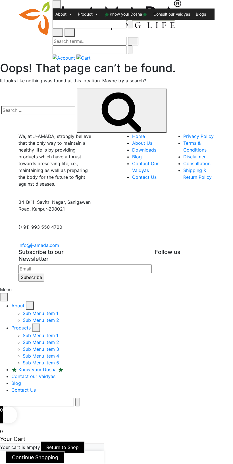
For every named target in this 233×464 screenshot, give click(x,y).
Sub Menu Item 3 (41, 349)
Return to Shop (62, 447)
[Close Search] (70, 32)
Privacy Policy (198, 136)
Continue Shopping (35, 457)
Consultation (197, 163)
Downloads (144, 150)
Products (21, 328)
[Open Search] (58, 32)
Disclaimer (194, 156)
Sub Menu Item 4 (41, 356)
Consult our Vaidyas (171, 14)
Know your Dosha (126, 14)
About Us (142, 143)
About (60, 14)
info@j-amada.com (38, 245)
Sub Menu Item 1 (40, 313)
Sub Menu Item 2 (41, 320)
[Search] (133, 41)
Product (85, 14)
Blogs (201, 14)
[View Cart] (83, 57)
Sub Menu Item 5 (41, 363)
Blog (137, 156)
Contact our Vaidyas (33, 376)
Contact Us (144, 177)
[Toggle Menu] (57, 4)
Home (138, 136)
